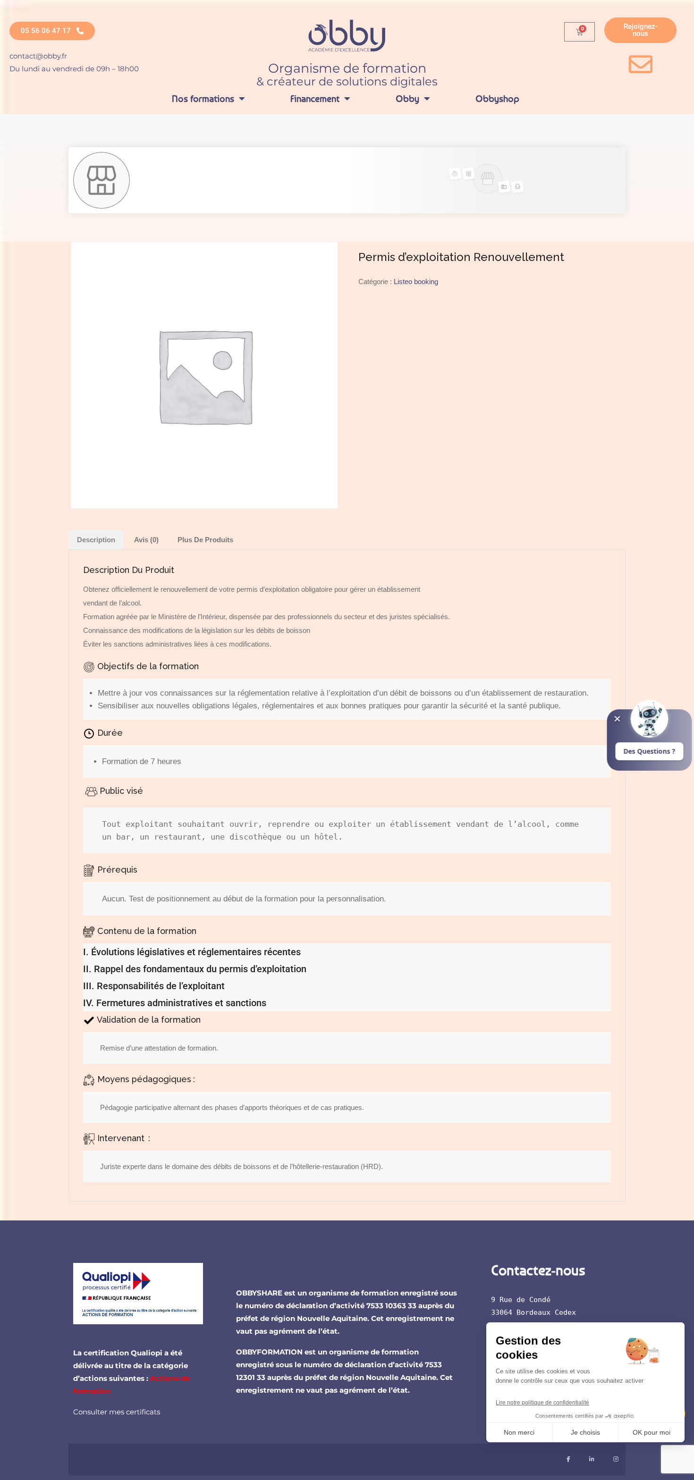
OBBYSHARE (259, 1292)
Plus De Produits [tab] (205, 540)
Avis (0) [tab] (146, 540)
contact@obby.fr (38, 55)
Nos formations (203, 98)
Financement (314, 98)
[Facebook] (568, 1459)
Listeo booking (416, 282)
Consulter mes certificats (116, 1411)
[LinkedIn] (591, 1459)
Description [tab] (96, 540)
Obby (407, 98)
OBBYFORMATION (269, 1351)
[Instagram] (615, 1459)
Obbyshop (497, 98)
